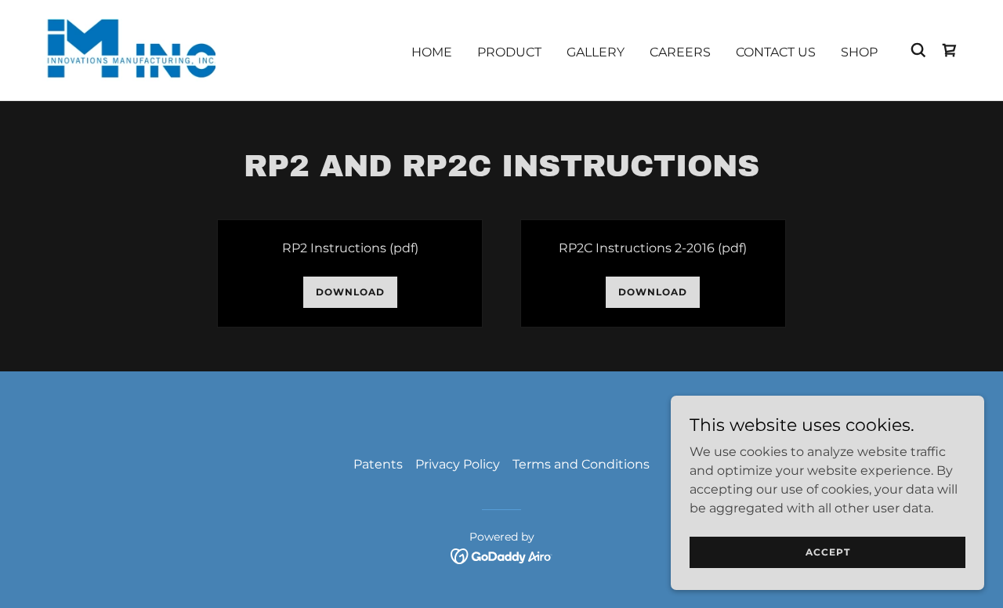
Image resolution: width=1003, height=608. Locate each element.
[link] (126, 49)
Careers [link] (680, 52)
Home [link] (431, 52)
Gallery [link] (596, 52)
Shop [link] (859, 52)
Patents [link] (378, 464)
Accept (828, 552)
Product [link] (509, 52)
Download (350, 292)
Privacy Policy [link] (457, 464)
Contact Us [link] (776, 52)
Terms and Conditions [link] (581, 464)
